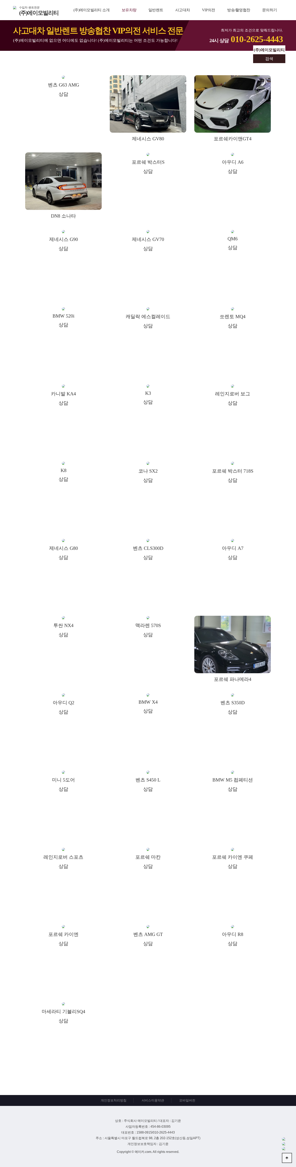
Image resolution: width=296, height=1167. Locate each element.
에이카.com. (143, 1151)
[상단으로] (287, 1158)
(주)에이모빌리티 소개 (91, 10)
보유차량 (129, 10)
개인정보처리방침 (113, 1100)
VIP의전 (208, 10)
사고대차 (182, 10)
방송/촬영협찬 (238, 10)
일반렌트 (155, 10)
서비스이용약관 (153, 1100)
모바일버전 (187, 1100)
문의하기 (269, 10)
